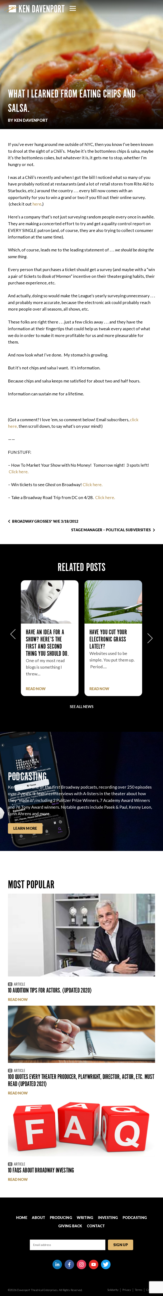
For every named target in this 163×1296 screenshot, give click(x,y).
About (38, 1217)
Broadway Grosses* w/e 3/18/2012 (45, 521)
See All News (81, 706)
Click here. (19, 471)
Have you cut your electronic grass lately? (44, 639)
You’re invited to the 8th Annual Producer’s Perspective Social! (111, 642)
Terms (138, 1289)
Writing (85, 1217)
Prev (13, 636)
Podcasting (135, 1217)
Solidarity (112, 1289)
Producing (61, 1217)
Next (150, 636)
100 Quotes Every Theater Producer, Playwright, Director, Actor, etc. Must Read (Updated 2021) (81, 1080)
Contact (96, 1226)
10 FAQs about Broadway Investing (41, 1170)
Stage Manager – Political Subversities (111, 530)
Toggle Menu (72, 8)
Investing (108, 1217)
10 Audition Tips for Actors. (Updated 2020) (50, 990)
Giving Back (70, 1226)
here (36, 203)
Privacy (126, 1289)
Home (21, 1217)
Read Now (36, 689)
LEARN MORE (25, 828)
